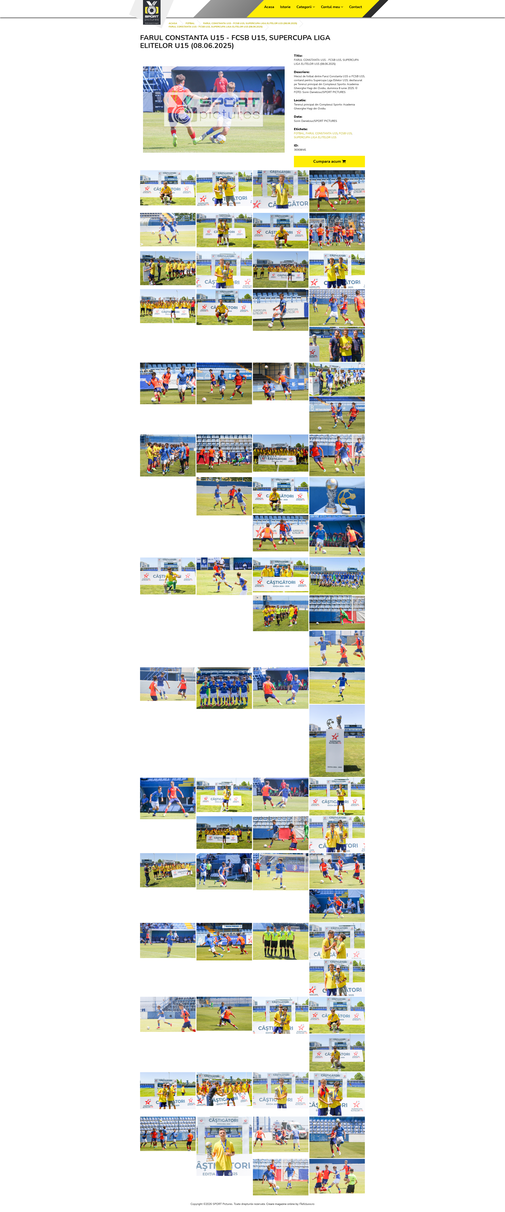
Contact (355, 7)
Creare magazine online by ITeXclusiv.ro (290, 1204)
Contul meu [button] (331, 7)
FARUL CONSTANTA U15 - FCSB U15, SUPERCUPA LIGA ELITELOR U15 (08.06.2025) (250, 23)
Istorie (285, 7)
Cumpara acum (327, 161)
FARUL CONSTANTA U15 (322, 133)
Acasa (269, 7)
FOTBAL (190, 23)
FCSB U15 (345, 133)
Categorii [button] (304, 7)
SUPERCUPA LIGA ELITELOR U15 (315, 137)
